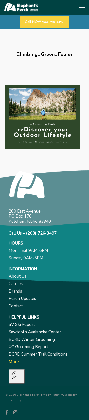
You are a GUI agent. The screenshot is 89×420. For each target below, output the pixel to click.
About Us (17, 276)
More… (15, 362)
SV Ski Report (22, 324)
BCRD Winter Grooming (32, 339)
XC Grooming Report (28, 347)
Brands (15, 291)
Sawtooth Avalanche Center (35, 332)
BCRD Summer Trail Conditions (38, 354)
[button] (82, 7)
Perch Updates (22, 298)
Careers (16, 284)
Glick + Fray (13, 400)
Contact (16, 306)
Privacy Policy (50, 395)
